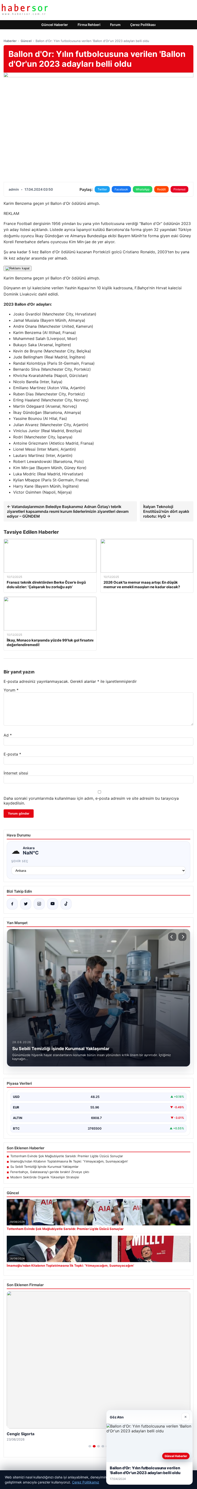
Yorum (11, 690)
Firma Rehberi (89, 25)
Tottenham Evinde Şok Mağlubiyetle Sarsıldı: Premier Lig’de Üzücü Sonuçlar (66, 1156)
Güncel (26, 41)
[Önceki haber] (172, 937)
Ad (8, 735)
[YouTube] (52, 903)
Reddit (161, 189)
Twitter (102, 189)
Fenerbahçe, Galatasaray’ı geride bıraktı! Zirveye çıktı (49, 1172)
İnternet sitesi (16, 773)
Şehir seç (19, 861)
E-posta (12, 754)
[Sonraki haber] (182, 937)
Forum (115, 25)
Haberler (10, 41)
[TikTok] (66, 903)
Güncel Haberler (54, 25)
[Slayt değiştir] (89, 1446)
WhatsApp (142, 189)
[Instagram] (39, 903)
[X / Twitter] (25, 903)
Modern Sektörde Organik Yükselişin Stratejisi (44, 1177)
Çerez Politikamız (85, 1482)
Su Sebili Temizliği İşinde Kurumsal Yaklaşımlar (44, 1166)
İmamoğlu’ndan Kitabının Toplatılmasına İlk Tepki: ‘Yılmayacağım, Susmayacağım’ (69, 1161)
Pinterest (179, 189)
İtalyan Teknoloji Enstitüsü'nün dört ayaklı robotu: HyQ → (166, 511)
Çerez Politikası (143, 25)
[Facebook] (12, 903)
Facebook (121, 189)
